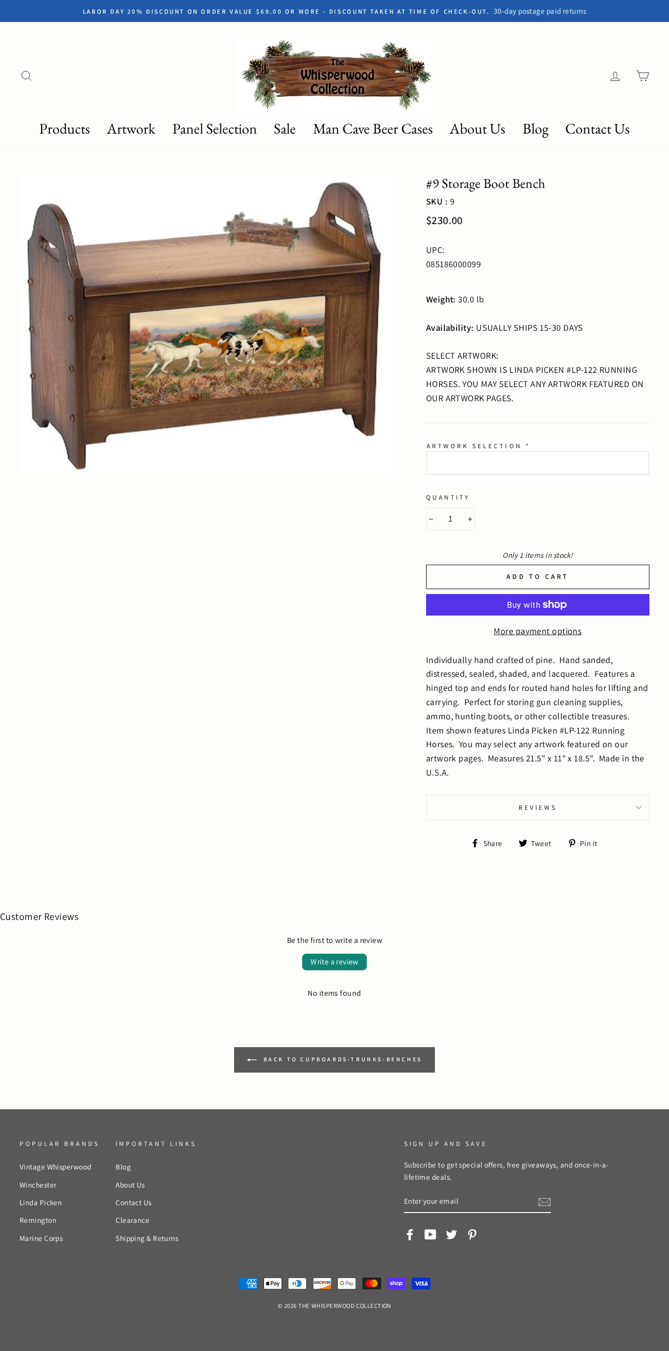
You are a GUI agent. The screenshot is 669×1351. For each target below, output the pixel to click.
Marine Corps (41, 1238)
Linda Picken (41, 1202)
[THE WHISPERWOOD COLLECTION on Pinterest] (472, 1234)
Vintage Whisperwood (56, 1166)
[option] (334, 11)
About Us (477, 128)
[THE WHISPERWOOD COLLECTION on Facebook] (410, 1234)
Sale (285, 128)
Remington (38, 1220)
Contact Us (597, 128)
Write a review (334, 962)
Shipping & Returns (147, 1238)
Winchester (38, 1185)
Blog (536, 128)
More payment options (537, 631)
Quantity (448, 497)
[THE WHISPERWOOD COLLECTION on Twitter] (451, 1234)
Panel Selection (214, 128)
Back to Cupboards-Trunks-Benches (341, 1059)
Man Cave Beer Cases (373, 128)
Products (64, 128)
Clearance (132, 1220)
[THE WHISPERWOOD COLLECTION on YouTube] (430, 1234)
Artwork (131, 128)
